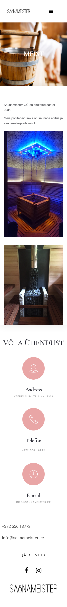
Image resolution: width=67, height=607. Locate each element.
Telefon (33, 440)
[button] (51, 11)
